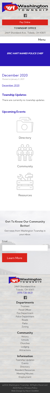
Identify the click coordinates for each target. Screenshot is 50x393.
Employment (25, 377)
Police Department (25, 316)
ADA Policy (18, 388)
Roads (25, 320)
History (25, 336)
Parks (25, 323)
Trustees (25, 306)
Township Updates (25, 360)
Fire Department (25, 313)
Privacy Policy (31, 388)
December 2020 (10, 85)
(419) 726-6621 (25, 292)
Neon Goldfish (32, 391)
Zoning (25, 326)
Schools (25, 340)
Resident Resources (25, 370)
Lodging (25, 346)
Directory (25, 366)
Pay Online (25, 22)
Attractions (25, 350)
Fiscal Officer (25, 309)
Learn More (14, 258)
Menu (42, 39)
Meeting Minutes (25, 373)
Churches (25, 343)
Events (25, 363)
